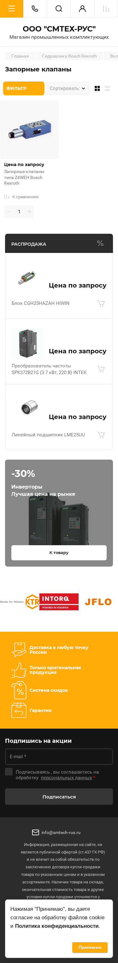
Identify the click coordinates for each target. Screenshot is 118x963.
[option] (19, 603)
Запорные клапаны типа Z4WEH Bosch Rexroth (24, 177)
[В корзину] (101, 304)
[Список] (108, 88)
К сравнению (25, 196)
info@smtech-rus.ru (61, 832)
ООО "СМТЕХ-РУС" (59, 29)
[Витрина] (96, 88)
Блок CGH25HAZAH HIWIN (41, 303)
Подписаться (59, 797)
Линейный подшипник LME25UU (48, 435)
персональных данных (66, 778)
